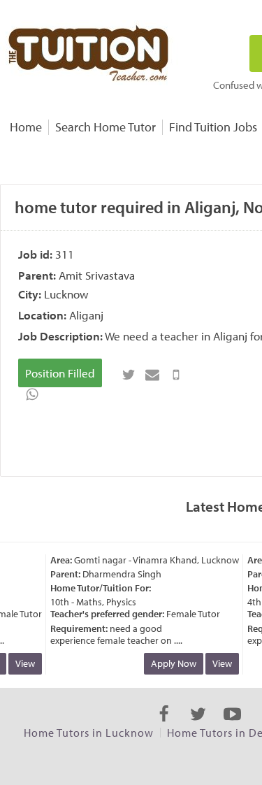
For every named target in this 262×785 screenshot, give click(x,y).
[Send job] (176, 375)
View (22, 663)
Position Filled (60, 373)
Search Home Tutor (105, 127)
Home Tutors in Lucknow (89, 733)
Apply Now (171, 663)
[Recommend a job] (152, 375)
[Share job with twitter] (129, 375)
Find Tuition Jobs (213, 127)
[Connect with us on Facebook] (164, 726)
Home (26, 127)
